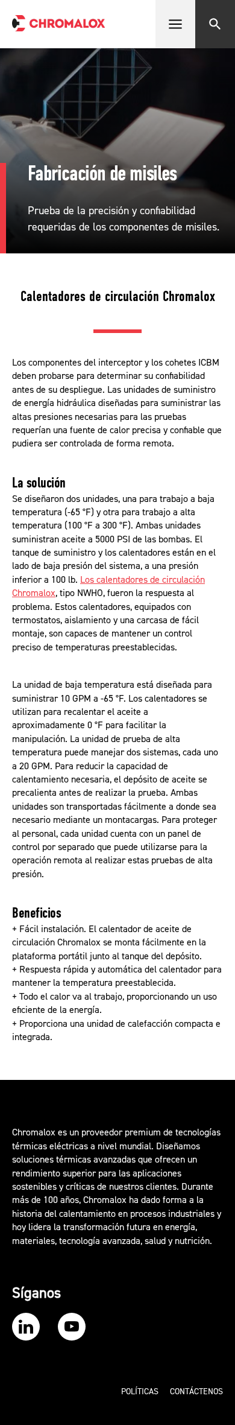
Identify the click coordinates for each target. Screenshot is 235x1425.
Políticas (139, 1391)
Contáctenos (196, 1391)
